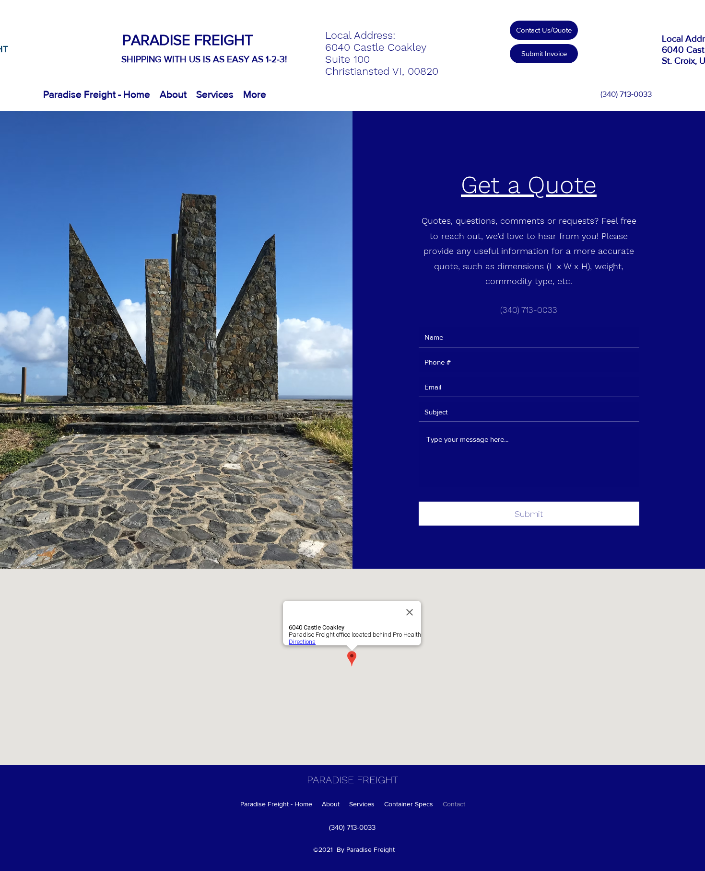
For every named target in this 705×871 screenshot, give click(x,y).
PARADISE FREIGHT (187, 40)
